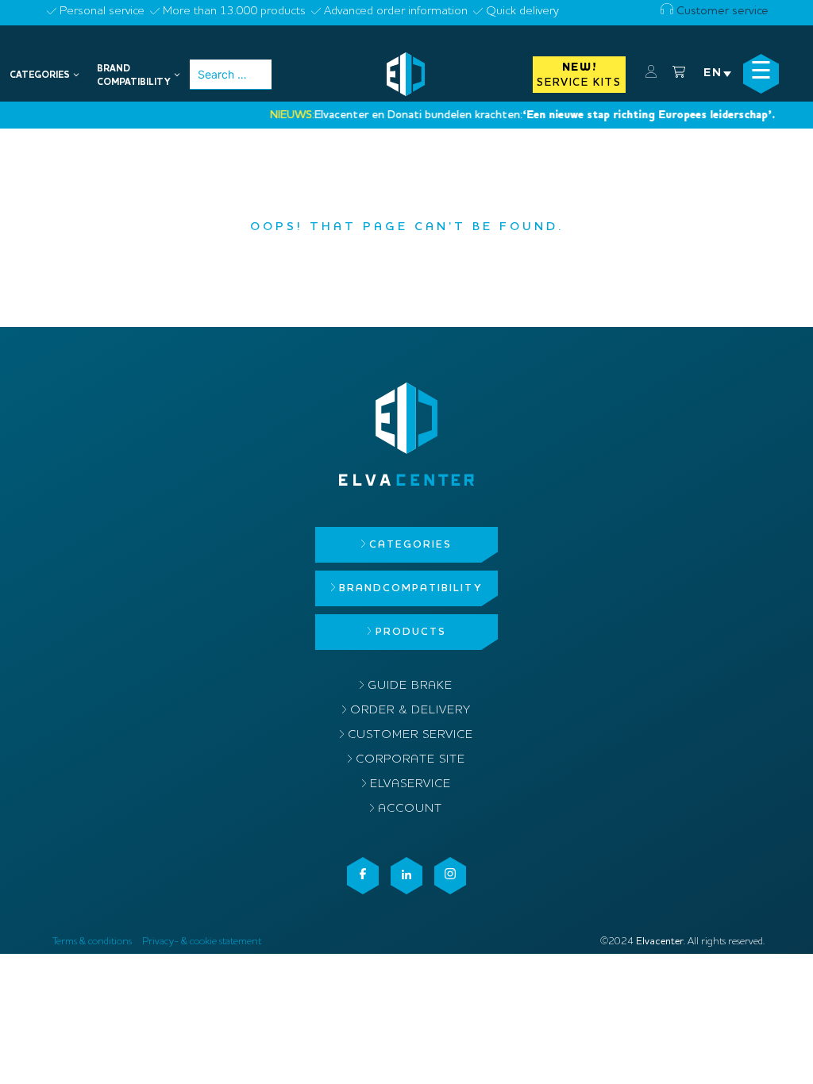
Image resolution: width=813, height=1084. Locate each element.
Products (411, 632)
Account (410, 809)
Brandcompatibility (410, 588)
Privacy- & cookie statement (201, 941)
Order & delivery (410, 711)
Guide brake (410, 686)
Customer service (721, 11)
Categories (410, 545)
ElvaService (410, 784)
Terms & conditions (92, 941)
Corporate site (410, 760)
